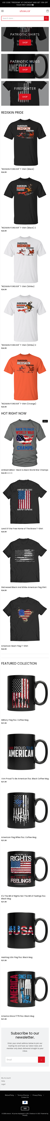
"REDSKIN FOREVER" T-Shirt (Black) (17, 169)
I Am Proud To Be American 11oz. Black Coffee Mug (25, 778)
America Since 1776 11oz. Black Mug (17, 1016)
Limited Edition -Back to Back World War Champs (24, 470)
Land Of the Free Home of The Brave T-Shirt (22, 528)
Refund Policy (9, 1095)
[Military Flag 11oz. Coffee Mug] (25, 693)
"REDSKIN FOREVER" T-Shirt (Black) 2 (18, 227)
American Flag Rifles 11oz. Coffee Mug (18, 837)
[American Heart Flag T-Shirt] (25, 619)
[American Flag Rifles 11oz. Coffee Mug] (25, 810)
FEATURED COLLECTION (19, 663)
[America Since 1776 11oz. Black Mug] (25, 989)
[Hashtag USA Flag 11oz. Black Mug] (25, 930)
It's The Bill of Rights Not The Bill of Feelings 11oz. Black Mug (23, 897)
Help (3, 1081)
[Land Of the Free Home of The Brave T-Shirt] (25, 502)
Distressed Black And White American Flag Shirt (23, 587)
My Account (6, 1078)
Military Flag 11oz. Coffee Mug (14, 720)
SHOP (25, 42)
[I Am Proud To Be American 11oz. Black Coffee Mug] (25, 752)
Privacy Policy (37, 1095)
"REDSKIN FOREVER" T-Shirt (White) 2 (18, 345)
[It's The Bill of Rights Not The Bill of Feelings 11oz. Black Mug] (25, 869)
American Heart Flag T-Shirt (14, 646)
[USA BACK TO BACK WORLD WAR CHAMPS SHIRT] (25, 443)
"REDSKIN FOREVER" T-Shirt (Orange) (18, 403)
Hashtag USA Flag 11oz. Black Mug (16, 957)
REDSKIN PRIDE (12, 112)
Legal (3, 1084)
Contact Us (25, 1097)
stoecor (25, 11)
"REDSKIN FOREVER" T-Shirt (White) (17, 286)
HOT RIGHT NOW (13, 413)
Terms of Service (23, 1095)
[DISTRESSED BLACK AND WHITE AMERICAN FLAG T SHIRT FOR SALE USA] (25, 560)
